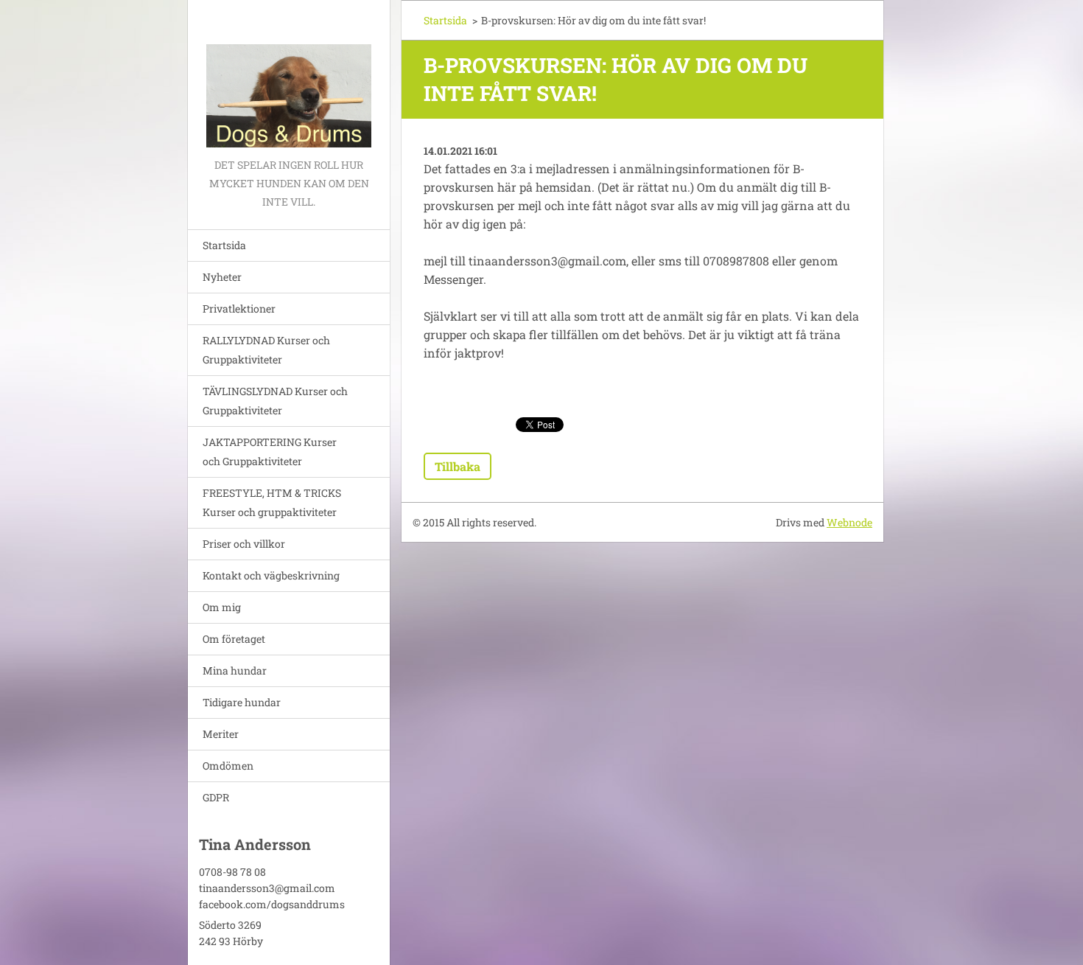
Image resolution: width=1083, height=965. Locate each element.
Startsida (224, 245)
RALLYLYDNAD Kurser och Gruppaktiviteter (266, 349)
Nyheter (222, 277)
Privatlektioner (239, 309)
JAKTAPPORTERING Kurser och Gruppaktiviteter (270, 451)
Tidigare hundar (242, 702)
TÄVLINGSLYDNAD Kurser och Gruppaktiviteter (275, 400)
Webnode (849, 522)
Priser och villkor (244, 544)
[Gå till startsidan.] (289, 78)
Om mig (222, 607)
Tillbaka (457, 466)
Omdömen (228, 766)
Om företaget (234, 639)
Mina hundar (235, 670)
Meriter (221, 734)
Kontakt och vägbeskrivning (271, 575)
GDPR (216, 797)
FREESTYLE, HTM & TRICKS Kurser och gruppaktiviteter (272, 502)
